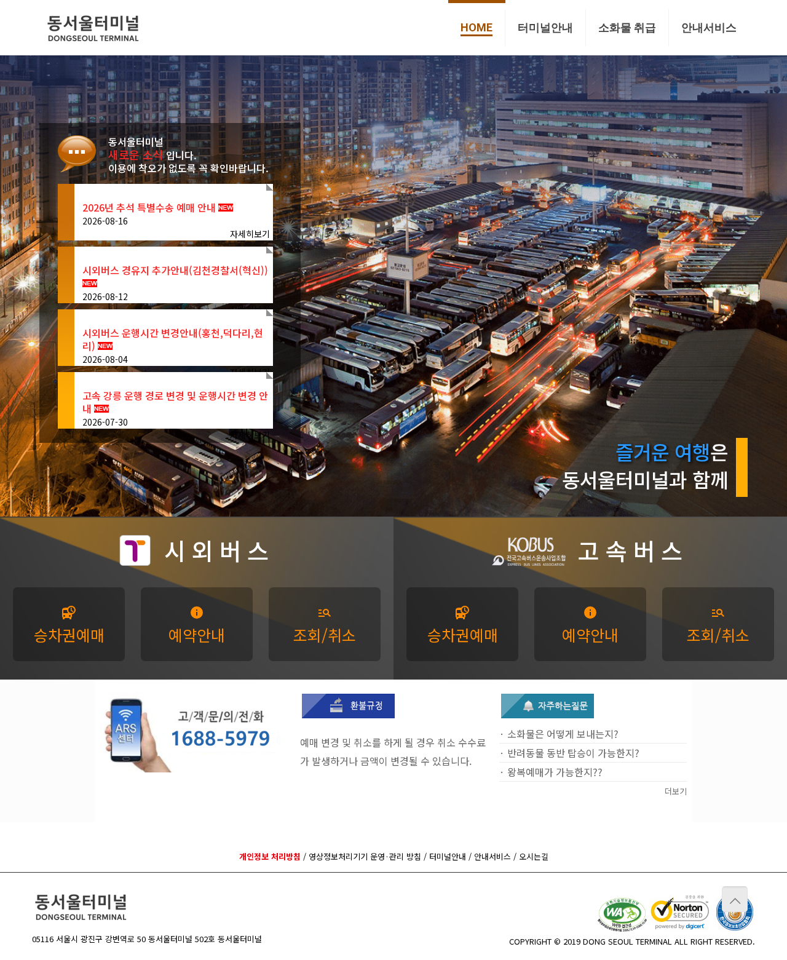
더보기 (676, 791)
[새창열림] (348, 714)
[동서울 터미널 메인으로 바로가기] (93, 27)
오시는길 (533, 856)
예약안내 (196, 625)
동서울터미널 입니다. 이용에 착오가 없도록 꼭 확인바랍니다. (188, 155)
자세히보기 (250, 234)
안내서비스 (492, 856)
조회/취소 (324, 625)
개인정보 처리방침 (270, 856)
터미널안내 (447, 856)
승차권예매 (69, 625)
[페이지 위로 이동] (735, 899)
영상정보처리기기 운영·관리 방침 (365, 856)
